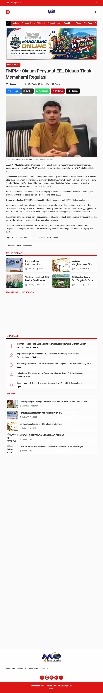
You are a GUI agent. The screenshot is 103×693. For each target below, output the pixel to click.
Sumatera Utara (28, 23)
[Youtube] (56, 678)
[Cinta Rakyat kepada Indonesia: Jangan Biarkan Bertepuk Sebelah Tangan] (12, 449)
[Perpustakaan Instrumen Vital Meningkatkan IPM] (14, 265)
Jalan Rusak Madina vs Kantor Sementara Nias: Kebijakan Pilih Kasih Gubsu (50, 373)
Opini (59, 23)
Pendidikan (68, 23)
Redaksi (20, 669)
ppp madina (40, 238)
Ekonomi (51, 23)
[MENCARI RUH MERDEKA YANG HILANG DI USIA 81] (12, 437)
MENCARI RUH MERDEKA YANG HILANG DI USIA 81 (42, 435)
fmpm (14, 238)
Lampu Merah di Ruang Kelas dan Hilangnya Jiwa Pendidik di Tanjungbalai (49, 383)
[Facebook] (42, 678)
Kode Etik (44, 669)
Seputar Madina (13, 64)
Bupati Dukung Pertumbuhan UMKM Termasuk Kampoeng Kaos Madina (48, 353)
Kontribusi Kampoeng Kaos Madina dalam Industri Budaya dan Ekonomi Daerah (51, 344)
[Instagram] (47, 678)
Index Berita (10, 669)
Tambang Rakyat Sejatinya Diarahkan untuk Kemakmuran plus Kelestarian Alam (54, 401)
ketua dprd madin (26, 238)
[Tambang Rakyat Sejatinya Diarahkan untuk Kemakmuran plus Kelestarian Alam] (12, 404)
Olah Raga (88, 23)
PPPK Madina (52, 238)
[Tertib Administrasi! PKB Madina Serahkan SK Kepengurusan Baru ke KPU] (14, 281)
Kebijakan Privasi (32, 669)
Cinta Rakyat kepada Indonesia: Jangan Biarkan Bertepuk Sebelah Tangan (51, 446)
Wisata (78, 23)
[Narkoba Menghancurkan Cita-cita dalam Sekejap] (61, 265)
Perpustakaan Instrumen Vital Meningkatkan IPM (34, 264)
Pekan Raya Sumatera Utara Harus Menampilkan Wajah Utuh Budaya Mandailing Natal (54, 363)
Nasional (15, 23)
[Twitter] (61, 678)
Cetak (57, 84)
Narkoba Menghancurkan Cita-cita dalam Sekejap (82, 264)
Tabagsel (41, 23)
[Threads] (51, 678)
